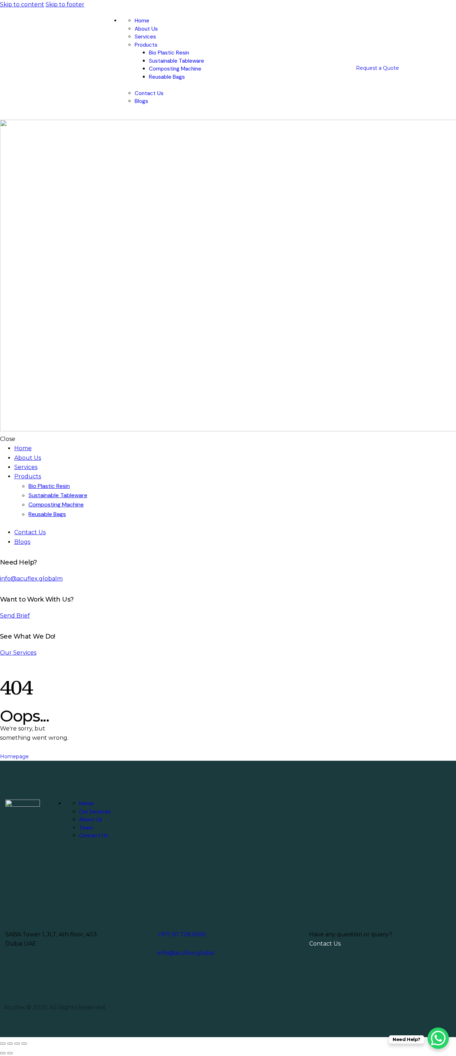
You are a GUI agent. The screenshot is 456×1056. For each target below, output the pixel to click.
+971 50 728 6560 (181, 934)
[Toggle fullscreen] (10, 1043)
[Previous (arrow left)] (3, 1053)
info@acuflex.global (185, 953)
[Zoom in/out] (3, 1043)
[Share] (17, 1043)
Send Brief (15, 615)
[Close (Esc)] (24, 1043)
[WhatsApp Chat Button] (438, 1038)
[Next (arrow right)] (10, 1053)
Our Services (18, 652)
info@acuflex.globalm (31, 578)
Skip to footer (65, 4)
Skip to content (22, 4)
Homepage (14, 756)
